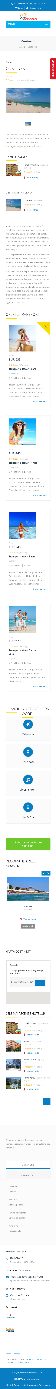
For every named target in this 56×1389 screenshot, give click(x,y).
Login (20, 8)
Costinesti (28, 200)
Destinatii (28, 762)
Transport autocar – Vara (22, 369)
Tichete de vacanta (17, 1212)
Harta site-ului (15, 1231)
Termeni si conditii (37, 1359)
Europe (9, 62)
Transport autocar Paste (22, 556)
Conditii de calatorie (18, 1217)
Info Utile (13, 1199)
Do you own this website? (22, 982)
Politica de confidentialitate (17, 1362)
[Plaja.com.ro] (28, 16)
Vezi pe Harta (29, 919)
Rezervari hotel (28, 1175)
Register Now (35, 8)
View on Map (32, 177)
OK (39, 983)
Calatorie (28, 734)
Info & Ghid (28, 817)
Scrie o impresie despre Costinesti (28, 844)
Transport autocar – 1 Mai (23, 462)
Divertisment (28, 789)
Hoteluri (12, 1191)
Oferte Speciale (16, 1204)
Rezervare (17, 1353)
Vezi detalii (28, 926)
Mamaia (28, 906)
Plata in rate (14, 1225)
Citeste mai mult (39, 401)
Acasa (22, 46)
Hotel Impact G (31, 164)
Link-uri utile (28, 1164)
